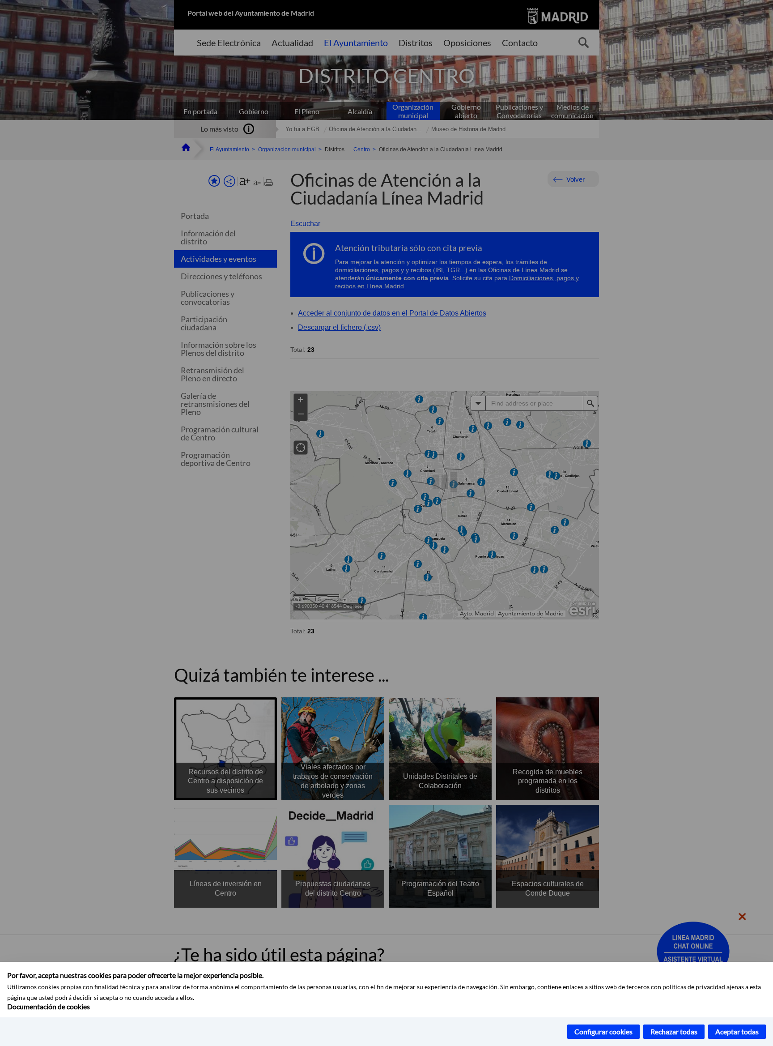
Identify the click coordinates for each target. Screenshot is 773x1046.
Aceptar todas (737, 1031)
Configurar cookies (603, 1031)
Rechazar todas (673, 1031)
